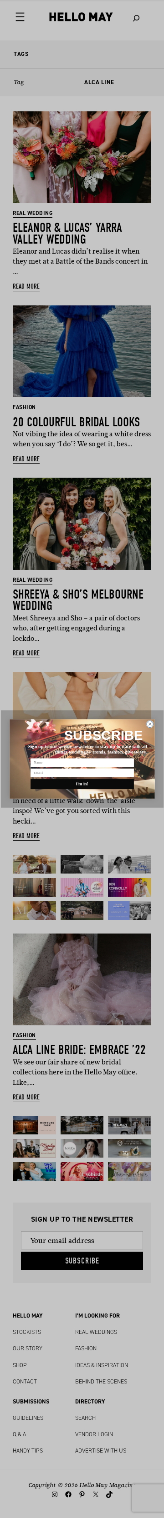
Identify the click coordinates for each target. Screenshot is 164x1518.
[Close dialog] (149, 724)
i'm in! (82, 784)
